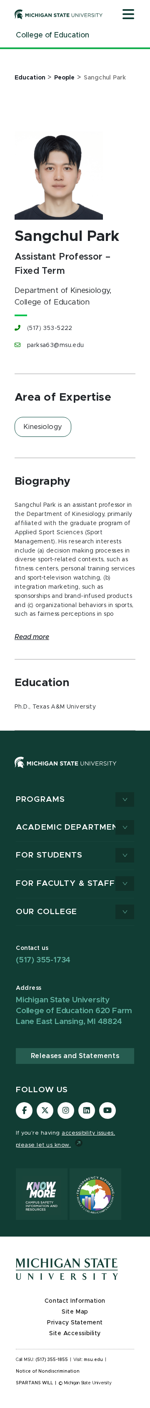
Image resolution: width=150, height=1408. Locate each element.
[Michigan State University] (59, 14)
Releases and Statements (75, 1056)
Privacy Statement (75, 1323)
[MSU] (75, 771)
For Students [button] (49, 855)
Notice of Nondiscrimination (48, 1371)
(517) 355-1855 (51, 1360)
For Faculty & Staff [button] (65, 883)
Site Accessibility (75, 1333)
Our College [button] (46, 912)
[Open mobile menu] (128, 14)
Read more (32, 637)
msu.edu (93, 1360)
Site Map (75, 1312)
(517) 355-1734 (43, 960)
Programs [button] (40, 799)
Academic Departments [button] (73, 827)
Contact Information (75, 1301)
